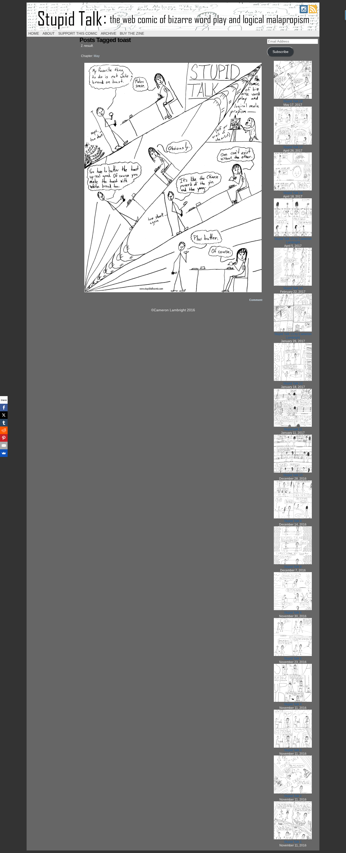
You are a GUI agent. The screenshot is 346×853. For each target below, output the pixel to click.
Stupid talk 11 (293, 429)
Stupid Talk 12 (293, 383)
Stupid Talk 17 (293, 147)
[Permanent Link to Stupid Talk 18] (293, 98)
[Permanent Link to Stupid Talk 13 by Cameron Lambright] (293, 330)
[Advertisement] (173, 355)
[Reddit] (4, 430)
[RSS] (313, 12)
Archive (108, 33)
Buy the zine (132, 33)
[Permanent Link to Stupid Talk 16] (293, 189)
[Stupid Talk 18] (173, 291)
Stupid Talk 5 (293, 658)
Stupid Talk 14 (293, 288)
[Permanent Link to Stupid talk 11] (293, 426)
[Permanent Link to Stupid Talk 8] (293, 563)
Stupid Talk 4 (293, 704)
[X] (4, 415)
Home (33, 33)
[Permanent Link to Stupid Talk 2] (293, 792)
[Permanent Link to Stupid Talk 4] (293, 701)
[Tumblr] (4, 422)
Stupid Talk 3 (293, 750)
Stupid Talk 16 (293, 193)
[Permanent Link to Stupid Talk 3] (293, 746)
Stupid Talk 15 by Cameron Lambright (293, 240)
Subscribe (281, 52)
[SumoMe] (4, 453)
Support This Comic (77, 33)
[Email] (4, 445)
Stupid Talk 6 (293, 612)
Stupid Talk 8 (293, 567)
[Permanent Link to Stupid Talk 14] (293, 284)
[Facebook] (4, 407)
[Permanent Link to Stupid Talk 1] (293, 838)
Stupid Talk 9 (293, 521)
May (97, 56)
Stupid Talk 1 (293, 842)
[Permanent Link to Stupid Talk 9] (293, 517)
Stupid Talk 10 (293, 475)
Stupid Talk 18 (293, 101)
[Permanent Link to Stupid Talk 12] (293, 380)
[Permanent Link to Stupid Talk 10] (293, 471)
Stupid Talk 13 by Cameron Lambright (293, 335)
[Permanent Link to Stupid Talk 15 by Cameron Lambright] (293, 235)
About (49, 33)
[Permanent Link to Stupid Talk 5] (293, 655)
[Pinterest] (4, 438)
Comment (256, 299)
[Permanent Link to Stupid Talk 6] (293, 609)
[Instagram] (304, 12)
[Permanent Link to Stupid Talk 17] (293, 143)
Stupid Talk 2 (293, 796)
